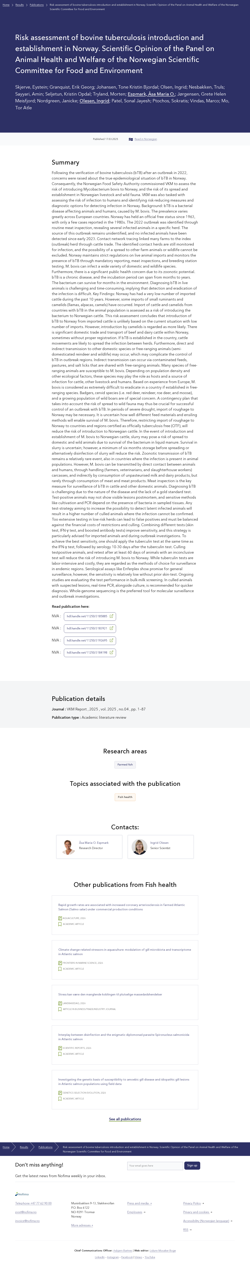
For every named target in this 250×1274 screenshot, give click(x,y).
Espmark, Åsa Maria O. (151, 94)
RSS (185, 1230)
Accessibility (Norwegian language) (206, 1221)
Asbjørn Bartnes (122, 1250)
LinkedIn (100, 1257)
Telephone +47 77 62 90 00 (33, 1203)
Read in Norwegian (146, 139)
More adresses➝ (82, 1225)
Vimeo (138, 1257)
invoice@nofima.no (27, 1221)
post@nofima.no (26, 1212)
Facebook (127, 1257)
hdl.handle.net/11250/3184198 (87, 652)
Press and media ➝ (139, 1203)
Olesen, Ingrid (94, 101)
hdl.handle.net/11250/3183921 (87, 628)
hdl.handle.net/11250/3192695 (87, 640)
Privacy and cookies (196, 1212)
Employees (134, 1212)
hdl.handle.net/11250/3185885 (87, 616)
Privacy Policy (192, 1203)
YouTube (150, 1257)
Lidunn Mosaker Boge (163, 1250)
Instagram (113, 1257)
